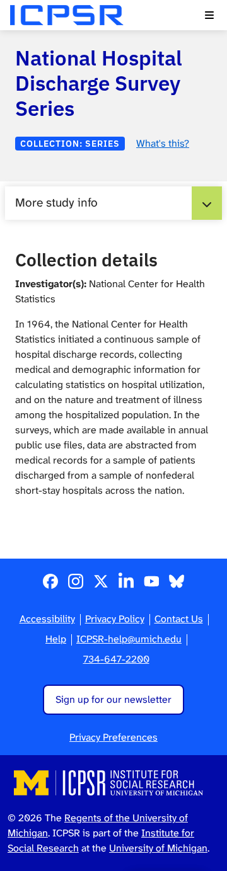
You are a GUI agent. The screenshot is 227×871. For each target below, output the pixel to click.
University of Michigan (158, 848)
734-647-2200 (116, 659)
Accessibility (47, 618)
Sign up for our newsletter (113, 699)
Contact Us (178, 618)
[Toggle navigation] (209, 15)
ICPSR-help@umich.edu (129, 639)
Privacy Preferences (113, 737)
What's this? (162, 143)
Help (55, 639)
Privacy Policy (114, 618)
